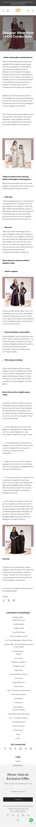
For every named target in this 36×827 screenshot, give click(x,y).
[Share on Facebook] (3, 601)
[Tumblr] (15, 748)
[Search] (28, 10)
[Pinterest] (20, 748)
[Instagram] (10, 748)
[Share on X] (8, 601)
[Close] (32, 770)
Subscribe (18, 799)
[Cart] (32, 10)
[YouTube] (25, 748)
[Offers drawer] (7, 10)
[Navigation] (3, 10)
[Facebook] (5, 748)
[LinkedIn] (30, 748)
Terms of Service (16, 811)
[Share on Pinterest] (13, 601)
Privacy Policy (20, 809)
